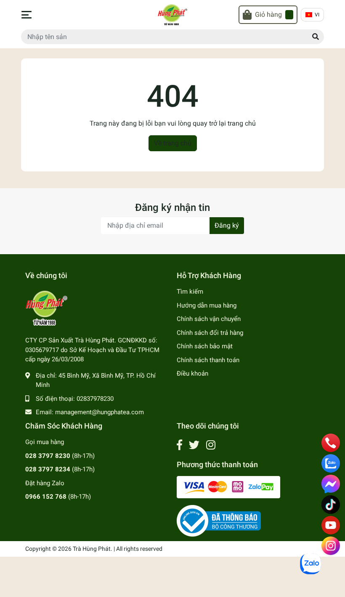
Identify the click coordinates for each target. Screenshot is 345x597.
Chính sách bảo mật (205, 346)
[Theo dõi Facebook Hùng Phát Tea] (179, 445)
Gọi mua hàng (44, 442)
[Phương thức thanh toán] (228, 487)
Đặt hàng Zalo (44, 483)
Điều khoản (192, 373)
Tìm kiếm (190, 291)
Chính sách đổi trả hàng (210, 333)
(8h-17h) (60, 456)
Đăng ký (227, 225)
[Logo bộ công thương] (219, 520)
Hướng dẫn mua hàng (206, 305)
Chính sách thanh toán (208, 360)
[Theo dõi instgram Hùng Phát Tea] (210, 445)
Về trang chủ (172, 143)
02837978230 (95, 398)
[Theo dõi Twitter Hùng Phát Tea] (194, 445)
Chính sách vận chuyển (209, 319)
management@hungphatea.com (99, 412)
